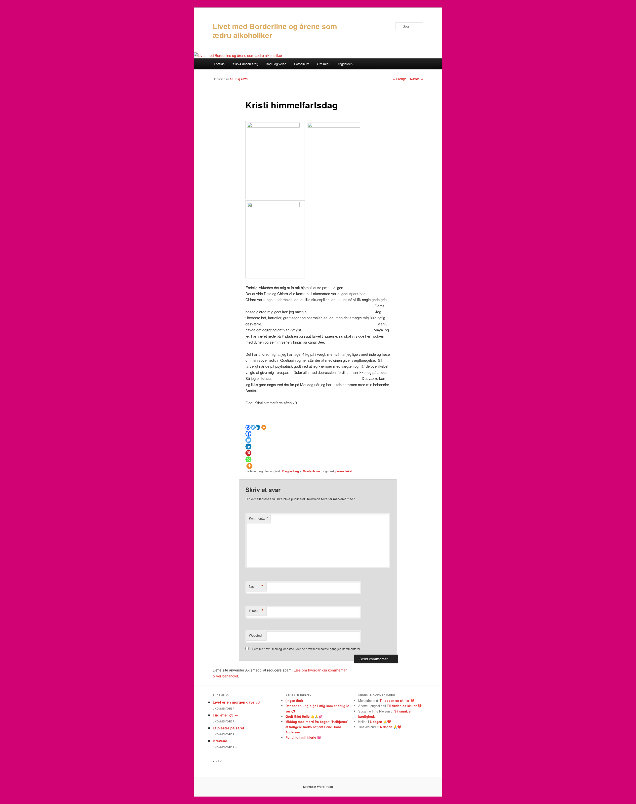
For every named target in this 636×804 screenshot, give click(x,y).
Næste (416, 79)
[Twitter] (252, 427)
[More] (263, 427)
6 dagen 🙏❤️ (380, 721)
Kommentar (258, 518)
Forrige (399, 79)
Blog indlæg (290, 471)
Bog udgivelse (276, 63)
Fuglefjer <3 (225, 715)
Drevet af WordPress (318, 786)
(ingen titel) (294, 700)
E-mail (256, 611)
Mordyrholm (311, 471)
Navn (256, 586)
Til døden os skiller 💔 (397, 700)
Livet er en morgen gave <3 (236, 702)
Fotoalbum (301, 63)
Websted (255, 635)
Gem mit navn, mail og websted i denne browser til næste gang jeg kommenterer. (306, 649)
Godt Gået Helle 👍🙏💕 (303, 716)
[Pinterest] (248, 453)
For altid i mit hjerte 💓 (303, 737)
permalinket (343, 471)
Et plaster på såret (228, 728)
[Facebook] (247, 427)
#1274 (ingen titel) (245, 63)
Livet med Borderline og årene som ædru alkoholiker (275, 30)
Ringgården (344, 63)
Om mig (322, 63)
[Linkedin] (257, 427)
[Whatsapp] (248, 459)
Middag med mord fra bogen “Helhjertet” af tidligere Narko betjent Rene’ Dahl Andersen (317, 726)
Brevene (220, 741)
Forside (219, 63)
